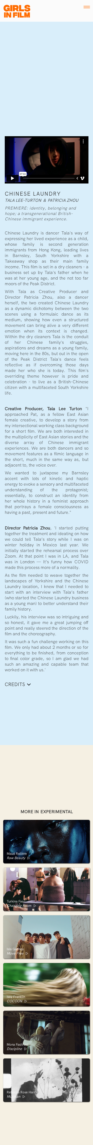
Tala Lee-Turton (23, 200)
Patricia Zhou (63, 200)
